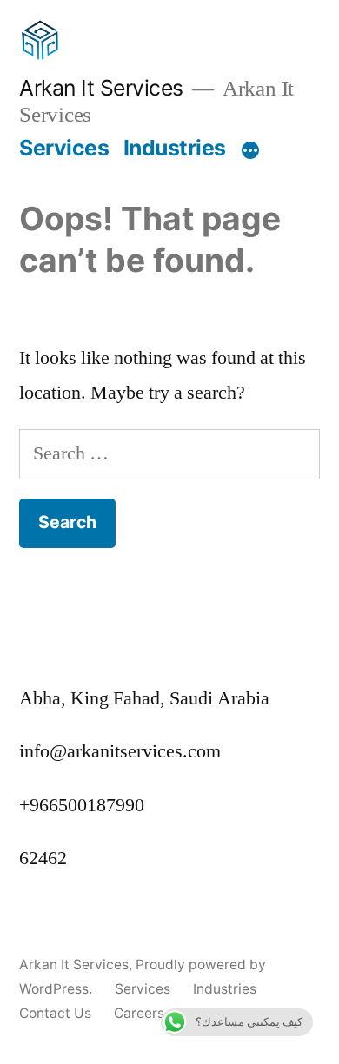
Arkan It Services (101, 88)
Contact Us (55, 1013)
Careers (139, 1013)
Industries (174, 148)
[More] (250, 151)
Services (64, 148)
